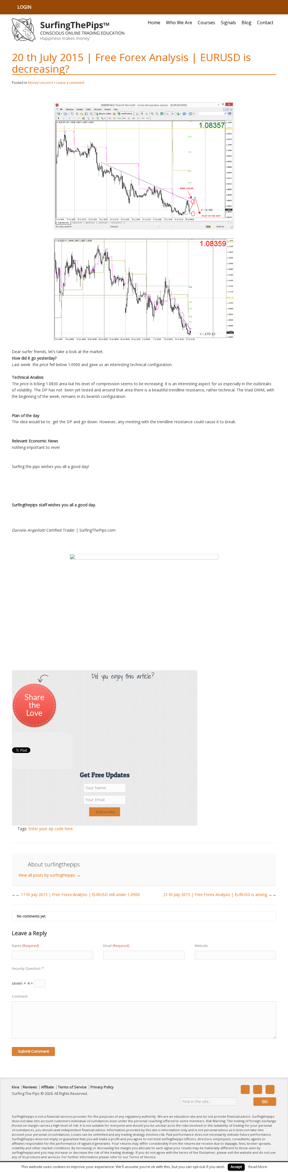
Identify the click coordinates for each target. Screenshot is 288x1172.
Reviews (30, 1087)
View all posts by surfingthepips (49, 875)
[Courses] (144, 608)
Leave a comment (70, 82)
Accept (236, 1166)
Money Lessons (40, 82)
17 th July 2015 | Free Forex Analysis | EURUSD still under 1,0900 (78, 894)
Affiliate (47, 1087)
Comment (20, 996)
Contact (265, 22)
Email (116, 945)
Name (25, 945)
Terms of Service (72, 1087)
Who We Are (179, 22)
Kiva (15, 1087)
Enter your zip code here (50, 828)
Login (24, 7)
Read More (257, 1166)
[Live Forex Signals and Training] (68, 29)
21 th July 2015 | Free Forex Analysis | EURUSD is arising (219, 894)
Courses (206, 22)
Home (154, 22)
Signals (228, 22)
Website (201, 945)
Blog (246, 22)
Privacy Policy (102, 1087)
